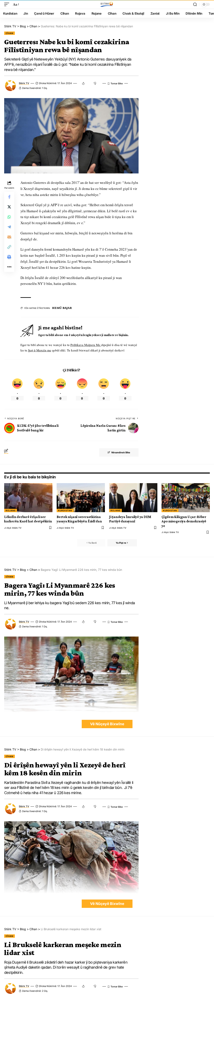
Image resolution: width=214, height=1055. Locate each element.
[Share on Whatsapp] (9, 217)
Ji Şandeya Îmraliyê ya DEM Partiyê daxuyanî (130, 519)
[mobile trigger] (7, 4)
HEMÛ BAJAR (62, 308)
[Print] (9, 257)
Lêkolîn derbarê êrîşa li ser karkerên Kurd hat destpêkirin (28, 519)
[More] (9, 267)
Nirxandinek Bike (120, 452)
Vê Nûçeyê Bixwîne (107, 724)
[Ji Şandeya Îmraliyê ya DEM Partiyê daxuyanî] (133, 497)
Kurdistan (65, 510)
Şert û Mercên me (39, 350)
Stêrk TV (24, 83)
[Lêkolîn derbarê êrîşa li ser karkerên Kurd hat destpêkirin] (28, 497)
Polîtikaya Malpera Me (85, 345)
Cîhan (9, 33)
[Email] (9, 237)
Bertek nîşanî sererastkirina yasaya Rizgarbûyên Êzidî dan (79, 519)
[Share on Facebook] (9, 197)
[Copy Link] (9, 247)
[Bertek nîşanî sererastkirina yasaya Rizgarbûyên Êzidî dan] (81, 497)
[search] (195, 4)
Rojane (10, 510)
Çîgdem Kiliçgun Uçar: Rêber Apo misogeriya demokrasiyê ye (184, 521)
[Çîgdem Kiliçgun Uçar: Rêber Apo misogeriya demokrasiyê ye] (186, 497)
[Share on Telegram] (9, 227)
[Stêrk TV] (107, 4)
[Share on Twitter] (9, 207)
